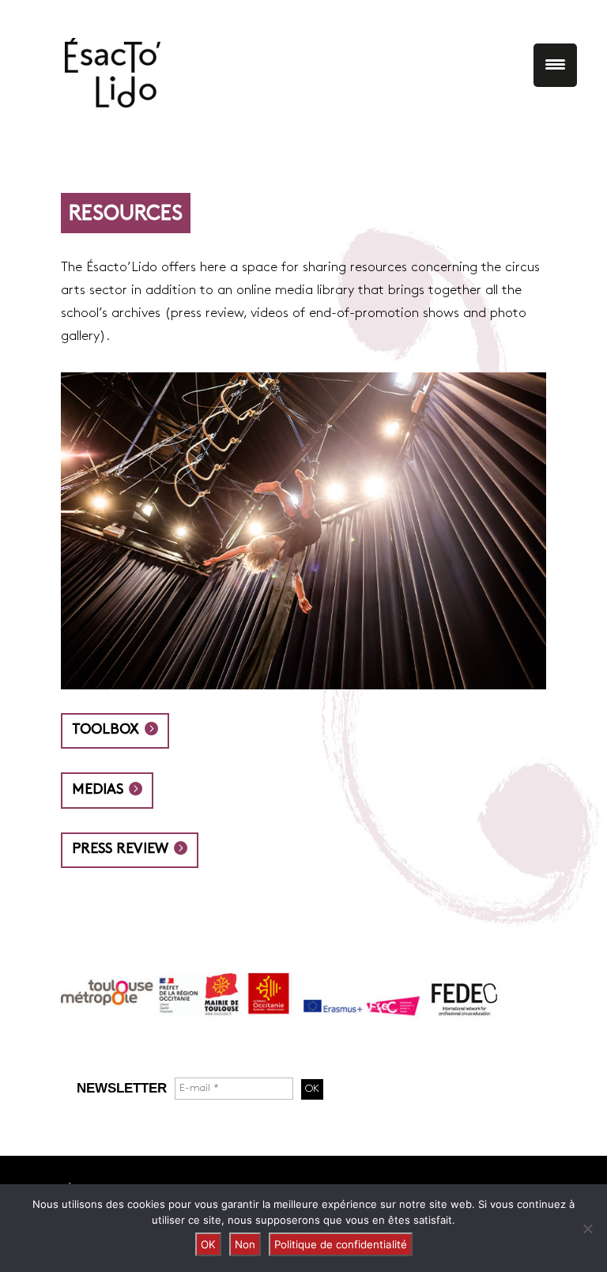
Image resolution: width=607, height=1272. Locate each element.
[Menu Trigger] (555, 65)
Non (245, 1244)
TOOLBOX (105, 730)
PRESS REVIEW (120, 849)
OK (208, 1244)
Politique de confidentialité (340, 1244)
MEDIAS (97, 790)
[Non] (587, 1228)
